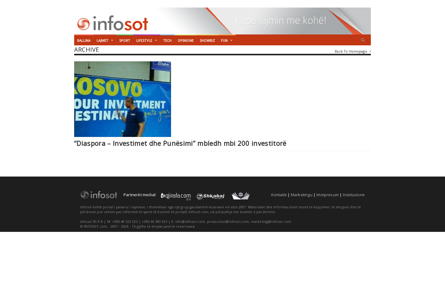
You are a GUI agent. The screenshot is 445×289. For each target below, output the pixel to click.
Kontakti (279, 194)
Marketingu (301, 194)
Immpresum (327, 194)
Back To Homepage (353, 51)
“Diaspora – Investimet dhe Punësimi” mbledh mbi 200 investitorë (180, 143)
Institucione (354, 194)
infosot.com (111, 23)
